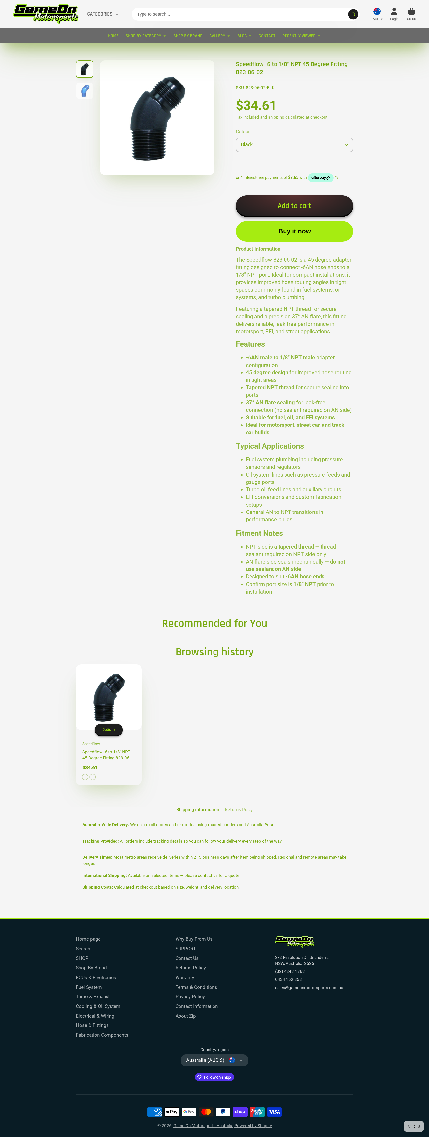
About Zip (186, 1016)
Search (83, 949)
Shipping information (197, 810)
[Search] (353, 14)
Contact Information (197, 1006)
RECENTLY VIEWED (299, 36)
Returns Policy (191, 968)
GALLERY (217, 36)
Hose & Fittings (92, 1025)
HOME (113, 36)
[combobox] (246, 14)
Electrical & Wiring (95, 1016)
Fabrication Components (102, 1035)
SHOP (82, 958)
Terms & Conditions (196, 987)
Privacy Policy (190, 996)
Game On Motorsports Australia (203, 1125)
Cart (411, 14)
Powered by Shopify (253, 1125)
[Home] (46, 14)
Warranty (185, 977)
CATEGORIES (100, 14)
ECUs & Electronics (96, 977)
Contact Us (187, 958)
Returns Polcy (239, 810)
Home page (88, 939)
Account (394, 14)
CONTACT (267, 36)
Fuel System (89, 987)
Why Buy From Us (194, 939)
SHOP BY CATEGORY (143, 36)
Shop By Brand (91, 968)
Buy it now (294, 231)
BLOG (242, 36)
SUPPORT (186, 949)
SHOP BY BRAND (188, 36)
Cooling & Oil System (98, 1006)
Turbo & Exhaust (93, 996)
